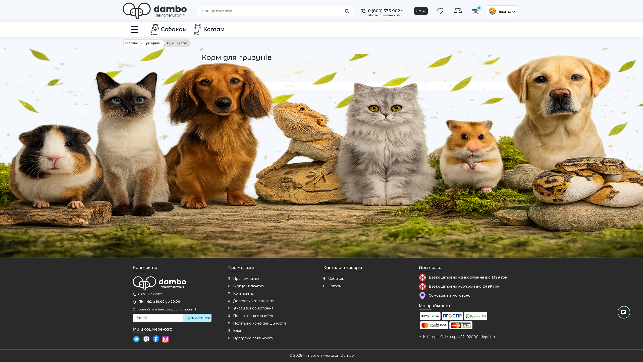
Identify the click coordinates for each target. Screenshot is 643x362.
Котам (335, 286)
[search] (347, 11)
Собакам (336, 278)
